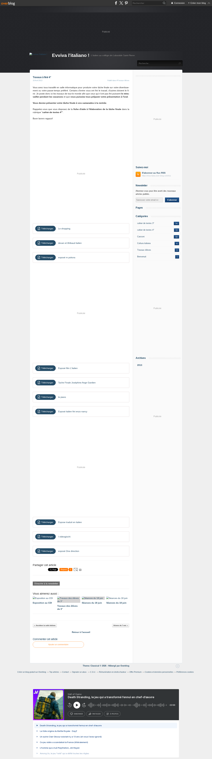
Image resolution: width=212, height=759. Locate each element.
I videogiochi (64, 536)
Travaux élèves (144, 250)
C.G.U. (93, 672)
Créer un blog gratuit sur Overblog (31, 672)
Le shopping (64, 228)
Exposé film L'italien (68, 368)
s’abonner (78, 714)
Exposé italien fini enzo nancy (72, 411)
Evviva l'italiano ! (70, 55)
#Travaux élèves (123, 80)
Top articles (54, 672)
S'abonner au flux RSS (153, 173)
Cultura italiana (144, 243)
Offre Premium (135, 672)
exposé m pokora (66, 257)
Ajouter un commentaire (58, 644)
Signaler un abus (79, 672)
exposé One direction (68, 551)
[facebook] (116, 3)
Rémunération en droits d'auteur (112, 672)
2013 (139, 365)
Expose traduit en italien (70, 522)
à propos (114, 714)
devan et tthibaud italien (70, 243)
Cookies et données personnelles (159, 672)
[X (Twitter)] (121, 3)
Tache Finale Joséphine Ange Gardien (77, 382)
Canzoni (140, 236)
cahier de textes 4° (145, 230)
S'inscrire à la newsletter (46, 583)
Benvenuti (141, 256)
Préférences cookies (185, 672)
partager (96, 714)
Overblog (124, 666)
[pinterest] (126, 3)
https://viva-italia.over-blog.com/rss (156, 176)
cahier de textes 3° (145, 223)
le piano (62, 397)
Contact (65, 672)
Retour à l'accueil (81, 632)
